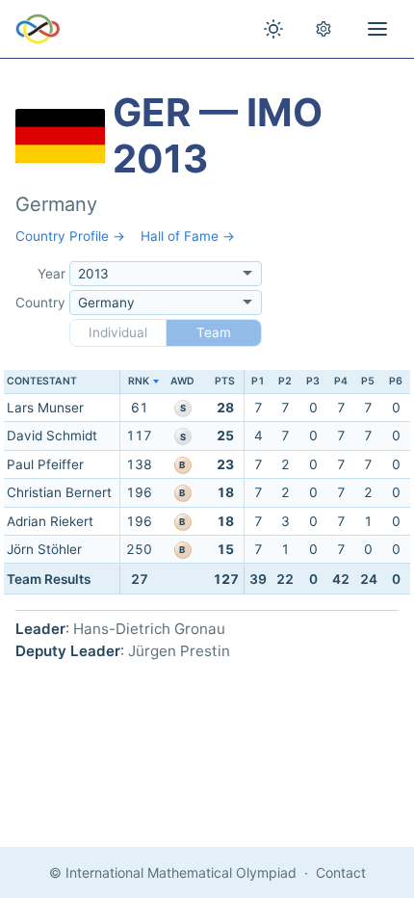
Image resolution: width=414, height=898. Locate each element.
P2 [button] (285, 381)
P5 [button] (368, 381)
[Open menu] (377, 29)
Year (51, 273)
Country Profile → (70, 236)
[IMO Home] (38, 28)
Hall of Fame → (188, 236)
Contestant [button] (42, 381)
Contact (341, 872)
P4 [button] (341, 381)
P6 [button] (395, 381)
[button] (139, 382)
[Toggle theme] (273, 29)
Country (40, 302)
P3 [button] (313, 381)
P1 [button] (258, 381)
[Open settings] (323, 29)
